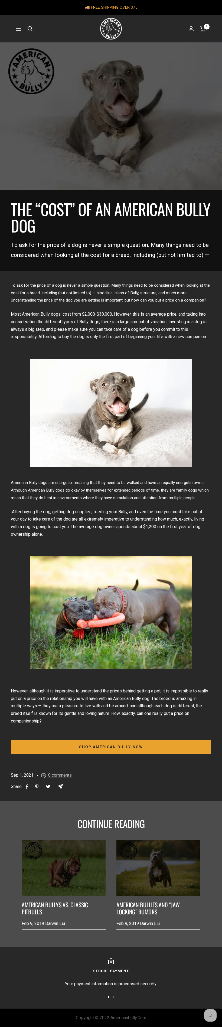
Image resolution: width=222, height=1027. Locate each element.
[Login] (191, 28)
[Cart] (203, 28)
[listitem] (27, 786)
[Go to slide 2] (113, 997)
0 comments (60, 775)
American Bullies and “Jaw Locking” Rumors (148, 908)
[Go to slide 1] (108, 997)
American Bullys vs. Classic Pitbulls (55, 908)
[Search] (30, 28)
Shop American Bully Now (111, 747)
